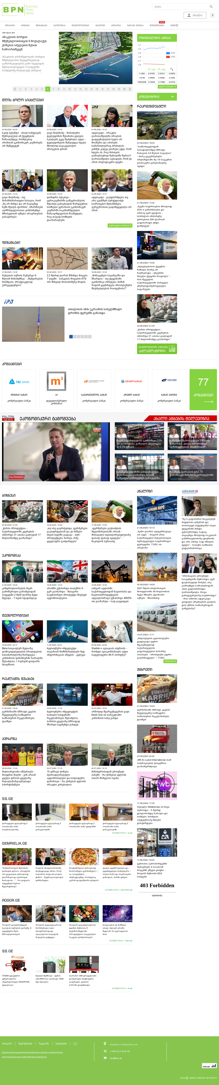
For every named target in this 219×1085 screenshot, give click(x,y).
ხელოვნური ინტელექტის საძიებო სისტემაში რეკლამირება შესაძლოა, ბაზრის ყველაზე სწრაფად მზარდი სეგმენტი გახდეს (63, 718)
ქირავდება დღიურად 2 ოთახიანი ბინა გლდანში (82, 825)
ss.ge (129, 833)
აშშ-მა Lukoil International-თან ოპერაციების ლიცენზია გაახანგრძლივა (154, 763)
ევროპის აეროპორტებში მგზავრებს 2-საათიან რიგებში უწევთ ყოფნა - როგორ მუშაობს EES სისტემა (152, 870)
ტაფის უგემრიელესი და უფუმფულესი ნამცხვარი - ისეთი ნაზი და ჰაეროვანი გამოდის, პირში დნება (117, 872)
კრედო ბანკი (132, 394)
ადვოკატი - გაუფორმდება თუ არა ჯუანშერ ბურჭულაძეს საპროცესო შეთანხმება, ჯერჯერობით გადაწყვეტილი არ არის (112, 204)
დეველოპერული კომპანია (56, 402)
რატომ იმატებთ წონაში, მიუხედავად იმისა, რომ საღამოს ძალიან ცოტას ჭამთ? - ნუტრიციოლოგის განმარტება (49, 874)
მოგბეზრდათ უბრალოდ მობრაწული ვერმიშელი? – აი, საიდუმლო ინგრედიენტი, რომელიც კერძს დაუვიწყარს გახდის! (84, 874)
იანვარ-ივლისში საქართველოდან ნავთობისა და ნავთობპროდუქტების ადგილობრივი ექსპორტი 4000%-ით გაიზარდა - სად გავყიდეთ (112, 595)
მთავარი (7, 1043)
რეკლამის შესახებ (18, 679)
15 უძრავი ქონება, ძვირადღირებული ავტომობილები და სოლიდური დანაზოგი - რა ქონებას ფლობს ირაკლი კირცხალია (66, 778)
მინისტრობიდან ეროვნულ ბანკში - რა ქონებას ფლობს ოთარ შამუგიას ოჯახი (109, 774)
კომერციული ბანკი (19, 400)
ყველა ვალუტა (166, 86)
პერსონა (9, 739)
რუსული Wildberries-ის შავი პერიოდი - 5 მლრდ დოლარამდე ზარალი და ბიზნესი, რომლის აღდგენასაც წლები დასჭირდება (153, 815)
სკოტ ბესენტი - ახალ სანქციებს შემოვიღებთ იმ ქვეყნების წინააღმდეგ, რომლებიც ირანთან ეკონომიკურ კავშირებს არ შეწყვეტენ (22, 139)
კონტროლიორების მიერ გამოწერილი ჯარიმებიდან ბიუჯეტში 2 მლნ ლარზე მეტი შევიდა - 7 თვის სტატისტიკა (20, 593)
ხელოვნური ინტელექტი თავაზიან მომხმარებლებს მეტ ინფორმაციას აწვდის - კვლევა (66, 651)
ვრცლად (169, 661)
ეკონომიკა (11, 555)
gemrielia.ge (126, 890)
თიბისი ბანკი (19, 394)
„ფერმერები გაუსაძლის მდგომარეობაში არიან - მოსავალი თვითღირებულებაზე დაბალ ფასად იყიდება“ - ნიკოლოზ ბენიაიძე (111, 535)
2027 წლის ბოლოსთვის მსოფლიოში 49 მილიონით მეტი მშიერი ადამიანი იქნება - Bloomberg (153, 593)
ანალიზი (144, 491)
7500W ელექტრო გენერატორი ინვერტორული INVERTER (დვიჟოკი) (15, 980)
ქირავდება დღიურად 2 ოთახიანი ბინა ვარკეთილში (48, 826)
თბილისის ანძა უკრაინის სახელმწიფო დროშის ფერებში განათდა (95, 311)
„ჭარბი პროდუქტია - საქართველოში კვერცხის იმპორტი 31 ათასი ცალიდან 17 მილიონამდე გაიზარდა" (154, 334)
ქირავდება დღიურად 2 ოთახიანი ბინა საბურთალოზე (15, 826)
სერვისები (61, 1043)
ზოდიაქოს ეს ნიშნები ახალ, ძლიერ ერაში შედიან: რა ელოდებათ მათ (115, 929)
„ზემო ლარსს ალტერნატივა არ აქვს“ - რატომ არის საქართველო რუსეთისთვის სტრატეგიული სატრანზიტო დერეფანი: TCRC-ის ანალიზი (154, 539)
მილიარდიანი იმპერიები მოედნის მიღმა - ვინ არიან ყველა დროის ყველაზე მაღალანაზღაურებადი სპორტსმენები (19, 778)
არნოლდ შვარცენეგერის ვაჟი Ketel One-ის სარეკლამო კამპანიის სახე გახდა (110, 714)
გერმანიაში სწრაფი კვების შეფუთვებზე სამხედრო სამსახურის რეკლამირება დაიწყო (19, 716)
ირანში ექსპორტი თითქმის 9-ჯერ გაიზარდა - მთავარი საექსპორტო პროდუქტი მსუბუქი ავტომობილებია (67, 593)
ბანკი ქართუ (169, 394)
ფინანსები (11, 242)
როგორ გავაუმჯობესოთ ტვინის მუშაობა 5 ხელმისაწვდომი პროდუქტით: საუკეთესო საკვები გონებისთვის (82, 931)
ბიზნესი (9, 495)
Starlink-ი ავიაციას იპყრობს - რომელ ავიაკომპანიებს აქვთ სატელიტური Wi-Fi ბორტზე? (110, 651)
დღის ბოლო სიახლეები (23, 100)
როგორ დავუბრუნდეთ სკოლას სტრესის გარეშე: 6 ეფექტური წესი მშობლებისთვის (16, 929)
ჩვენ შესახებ (25, 1043)
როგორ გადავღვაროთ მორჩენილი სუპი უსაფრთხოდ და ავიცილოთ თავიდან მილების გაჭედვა (48, 931)
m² (56, 394)
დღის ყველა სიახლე (119, 225)
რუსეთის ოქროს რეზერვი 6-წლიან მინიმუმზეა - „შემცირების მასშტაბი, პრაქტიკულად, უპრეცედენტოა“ (22, 280)
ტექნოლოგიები (15, 615)
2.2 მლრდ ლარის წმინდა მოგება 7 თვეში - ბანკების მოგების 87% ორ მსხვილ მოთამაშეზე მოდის (67, 278)
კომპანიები (12, 364)
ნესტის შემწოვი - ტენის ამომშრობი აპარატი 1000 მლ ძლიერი (49, 979)
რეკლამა (44, 1043)
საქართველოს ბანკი (94, 394)
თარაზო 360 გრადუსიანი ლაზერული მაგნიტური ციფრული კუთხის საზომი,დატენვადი (82, 980)
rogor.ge (128, 940)
